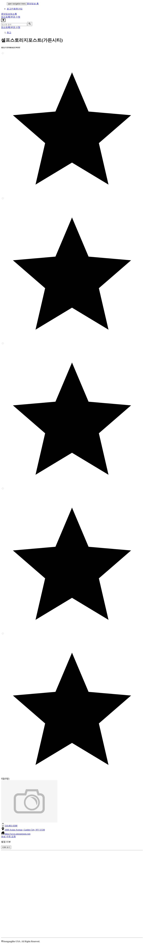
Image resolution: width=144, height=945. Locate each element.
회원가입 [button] (18, 9)
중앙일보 (9, 14)
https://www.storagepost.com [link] (17, 834)
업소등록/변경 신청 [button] (10, 17)
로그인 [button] (10, 9)
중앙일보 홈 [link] (33, 3)
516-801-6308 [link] (11, 826)
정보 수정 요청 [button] (8, 836)
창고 (9, 32)
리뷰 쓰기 (6, 847)
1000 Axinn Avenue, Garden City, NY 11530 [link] (25, 830)
